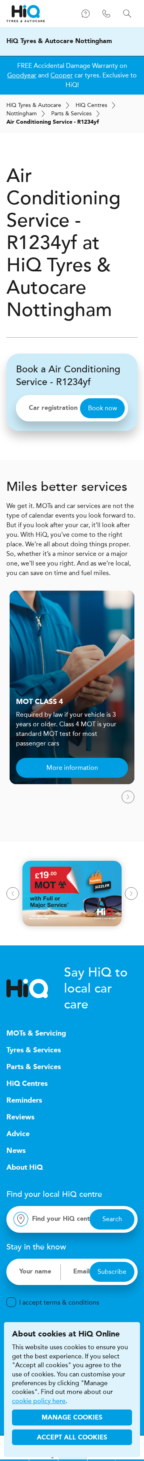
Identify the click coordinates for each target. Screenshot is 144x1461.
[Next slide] (128, 797)
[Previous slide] (12, 893)
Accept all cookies (72, 1438)
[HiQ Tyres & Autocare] (25, 13)
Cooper (61, 75)
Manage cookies (72, 1418)
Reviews (20, 1117)
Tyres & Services (33, 1050)
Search (112, 1219)
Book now (102, 408)
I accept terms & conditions (59, 1302)
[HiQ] (35, 988)
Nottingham (21, 113)
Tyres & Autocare (33, 105)
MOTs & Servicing (36, 1033)
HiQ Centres (27, 1083)
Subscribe (112, 1271)
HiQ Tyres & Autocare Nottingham (59, 41)
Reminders (24, 1100)
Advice (18, 1134)
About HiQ (24, 1167)
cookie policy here (39, 1401)
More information (72, 767)
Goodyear (21, 75)
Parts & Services (71, 113)
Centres (91, 105)
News (16, 1151)
